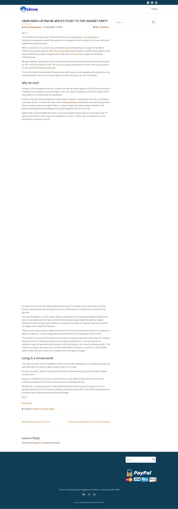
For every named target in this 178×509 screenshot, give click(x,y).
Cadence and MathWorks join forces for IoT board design (89, 422)
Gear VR (52, 51)
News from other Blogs (43, 409)
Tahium (154, 9)
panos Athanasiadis (81, 502)
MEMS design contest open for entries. (36, 422)
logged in (38, 442)
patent (91, 37)
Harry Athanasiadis (33, 27)
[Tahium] (29, 9)
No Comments (102, 27)
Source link (27, 403)
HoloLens (76, 54)
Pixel (54, 105)
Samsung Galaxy (69, 102)
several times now (47, 67)
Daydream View (67, 51)
